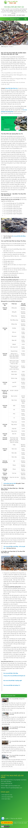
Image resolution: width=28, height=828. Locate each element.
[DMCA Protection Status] (5, 826)
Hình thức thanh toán (7, 796)
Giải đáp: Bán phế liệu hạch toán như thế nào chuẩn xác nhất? (13, 83)
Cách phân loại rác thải (9, 483)
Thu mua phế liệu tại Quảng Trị (11, 685)
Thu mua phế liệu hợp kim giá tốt (17, 742)
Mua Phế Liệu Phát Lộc (12, 88)
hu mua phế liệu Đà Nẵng (18, 236)
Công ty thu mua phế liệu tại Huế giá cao (14, 675)
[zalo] (2, 818)
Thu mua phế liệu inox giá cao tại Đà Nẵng (17, 756)
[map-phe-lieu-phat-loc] (14, 816)
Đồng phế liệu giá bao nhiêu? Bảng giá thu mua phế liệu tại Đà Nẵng (13, 75)
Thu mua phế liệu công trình (17, 698)
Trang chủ (5, 46)
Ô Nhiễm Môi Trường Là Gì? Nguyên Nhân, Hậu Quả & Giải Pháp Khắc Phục (13, 79)
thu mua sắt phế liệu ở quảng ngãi (12, 680)
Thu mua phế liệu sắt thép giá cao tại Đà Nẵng (17, 727)
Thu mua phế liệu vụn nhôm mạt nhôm (12, 72)
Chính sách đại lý (6, 798)
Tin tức (11, 46)
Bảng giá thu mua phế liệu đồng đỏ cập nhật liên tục (14, 69)
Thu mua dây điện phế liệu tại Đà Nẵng (17, 713)
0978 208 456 (8, 783)
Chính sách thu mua (7, 794)
